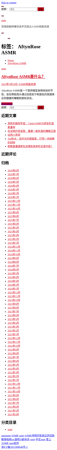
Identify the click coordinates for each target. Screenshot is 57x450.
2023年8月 (13, 307)
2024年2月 (13, 285)
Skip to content (8, 2)
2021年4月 (13, 414)
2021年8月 (13, 399)
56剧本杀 (24, 439)
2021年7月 (13, 403)
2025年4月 (13, 231)
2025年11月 (14, 205)
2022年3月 (13, 372)
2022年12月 (14, 338)
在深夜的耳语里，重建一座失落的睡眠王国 (32, 131)
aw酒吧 (15, 439)
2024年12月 (14, 246)
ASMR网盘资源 (27, 84)
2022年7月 (13, 357)
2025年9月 (13, 212)
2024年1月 (13, 288)
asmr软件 (14, 443)
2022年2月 (13, 376)
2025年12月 (14, 201)
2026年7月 (13, 174)
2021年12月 (14, 384)
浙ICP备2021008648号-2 (14, 447)
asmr (3, 20)
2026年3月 (13, 189)
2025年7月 (13, 220)
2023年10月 (14, 300)
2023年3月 (13, 327)
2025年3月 (13, 235)
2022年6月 (13, 361)
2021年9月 (13, 395)
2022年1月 (13, 380)
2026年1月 (13, 197)
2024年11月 (14, 250)
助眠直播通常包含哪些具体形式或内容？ (30, 146)
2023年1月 (13, 334)
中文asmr (40, 439)
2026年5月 (13, 182)
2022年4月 (13, 368)
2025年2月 (13, 239)
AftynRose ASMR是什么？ (23, 76)
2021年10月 (14, 391)
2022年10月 (14, 346)
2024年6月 (13, 269)
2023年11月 (14, 296)
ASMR (15, 435)
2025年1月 (13, 243)
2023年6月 (13, 315)
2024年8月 (13, 262)
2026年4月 (13, 186)
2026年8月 (13, 170)
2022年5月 (13, 365)
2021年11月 (14, 387)
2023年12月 (14, 292)
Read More (7, 103)
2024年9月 (13, 258)
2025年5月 (13, 227)
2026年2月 (13, 193)
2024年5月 (13, 273)
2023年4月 (13, 323)
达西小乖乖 (14, 135)
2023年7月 (13, 311)
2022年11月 (14, 342)
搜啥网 (7, 439)
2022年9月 (13, 349)
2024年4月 (13, 277)
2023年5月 (13, 319)
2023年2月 (13, 330)
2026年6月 (13, 178)
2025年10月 (14, 208)
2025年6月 (13, 224)
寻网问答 (37, 435)
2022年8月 (13, 353)
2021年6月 (13, 407)
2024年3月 (13, 281)
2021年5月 (13, 410)
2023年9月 (13, 304)
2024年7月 (13, 266)
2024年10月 (14, 254)
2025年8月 (13, 216)
